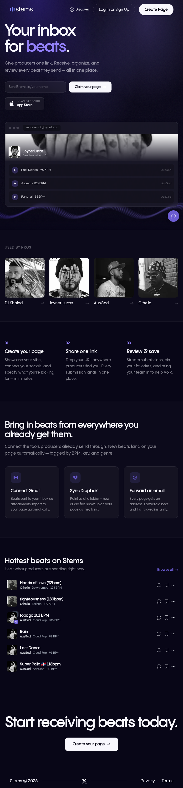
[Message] (159, 585)
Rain (24, 632)
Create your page (89, 744)
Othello (25, 587)
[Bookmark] (166, 585)
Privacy (148, 781)
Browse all (165, 569)
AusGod (25, 620)
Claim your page (88, 87)
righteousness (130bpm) (41, 599)
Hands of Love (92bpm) (40, 583)
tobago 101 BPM (34, 616)
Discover (82, 9)
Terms (167, 781)
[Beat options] (173, 585)
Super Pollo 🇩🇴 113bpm (40, 664)
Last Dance (30, 648)
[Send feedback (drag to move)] (173, 216)
